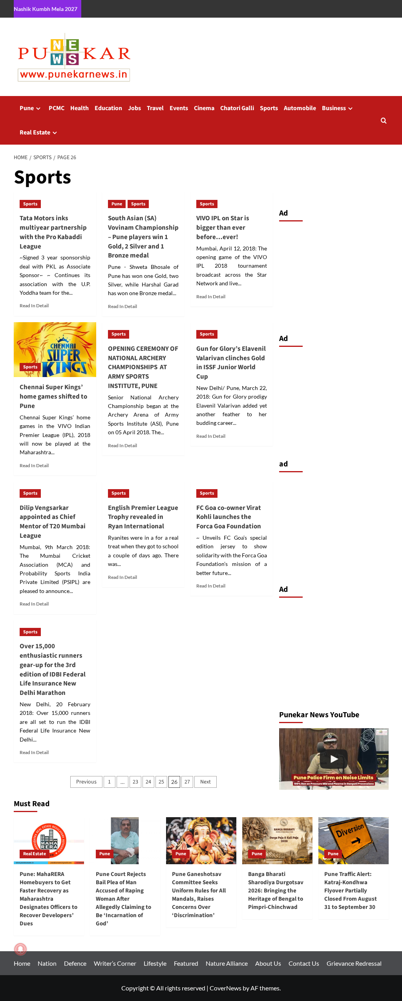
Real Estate (35, 132)
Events (179, 108)
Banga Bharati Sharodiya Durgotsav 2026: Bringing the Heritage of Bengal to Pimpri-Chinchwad (275, 890)
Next (205, 782)
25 (161, 782)
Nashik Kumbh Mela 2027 (45, 8)
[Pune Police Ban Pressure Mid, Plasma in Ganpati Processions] (334, 759)
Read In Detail (34, 305)
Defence (75, 963)
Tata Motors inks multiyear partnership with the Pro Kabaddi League (53, 232)
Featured (186, 963)
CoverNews (225, 988)
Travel (155, 108)
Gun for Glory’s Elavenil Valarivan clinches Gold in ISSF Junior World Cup (231, 362)
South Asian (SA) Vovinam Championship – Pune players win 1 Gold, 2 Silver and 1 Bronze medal (143, 237)
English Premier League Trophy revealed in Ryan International (143, 517)
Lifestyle (155, 963)
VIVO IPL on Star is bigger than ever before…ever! (222, 228)
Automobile (300, 108)
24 (148, 782)
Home (22, 963)
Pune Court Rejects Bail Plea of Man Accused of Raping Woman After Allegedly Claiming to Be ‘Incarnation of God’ (123, 899)
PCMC (56, 108)
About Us (268, 963)
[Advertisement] (334, 276)
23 (135, 782)
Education (108, 108)
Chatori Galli (237, 108)
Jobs (134, 108)
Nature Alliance (227, 963)
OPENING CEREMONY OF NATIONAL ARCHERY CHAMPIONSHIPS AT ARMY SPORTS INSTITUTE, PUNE (143, 367)
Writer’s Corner (115, 963)
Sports (269, 108)
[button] (384, 120)
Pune (27, 108)
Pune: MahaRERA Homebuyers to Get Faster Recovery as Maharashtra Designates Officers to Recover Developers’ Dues (48, 899)
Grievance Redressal (354, 963)
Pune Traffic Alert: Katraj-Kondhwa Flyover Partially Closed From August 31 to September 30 (350, 890)
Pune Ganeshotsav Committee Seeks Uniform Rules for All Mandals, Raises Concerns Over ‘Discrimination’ (199, 894)
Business (334, 108)
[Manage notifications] (20, 949)
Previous (86, 782)
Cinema (204, 108)
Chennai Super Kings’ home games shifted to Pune (53, 397)
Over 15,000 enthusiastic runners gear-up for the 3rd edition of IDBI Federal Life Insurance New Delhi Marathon (53, 670)
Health (79, 108)
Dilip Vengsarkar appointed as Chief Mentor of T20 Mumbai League (53, 521)
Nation (47, 963)
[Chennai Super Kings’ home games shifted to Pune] (55, 349)
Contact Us (304, 963)
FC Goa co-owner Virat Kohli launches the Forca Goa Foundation (228, 517)
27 (187, 782)
